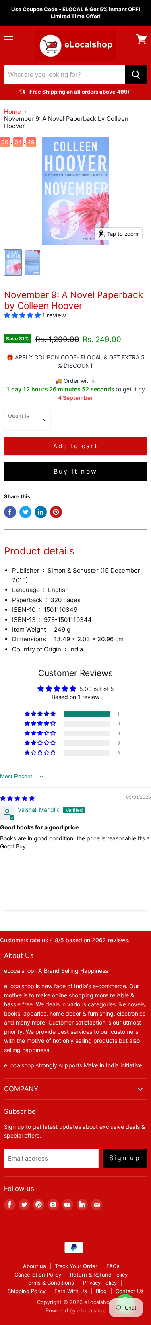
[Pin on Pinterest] (56, 512)
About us (34, 1266)
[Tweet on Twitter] (25, 512)
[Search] (136, 74)
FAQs (113, 1266)
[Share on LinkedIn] (41, 512)
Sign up (125, 1158)
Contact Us (130, 1291)
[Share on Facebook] (10, 512)
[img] (17, 798)
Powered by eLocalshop (76, 1310)
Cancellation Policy (37, 1274)
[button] (23, 315)
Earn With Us (70, 1291)
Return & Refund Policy (99, 1274)
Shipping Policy (27, 1291)
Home (12, 111)
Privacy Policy (100, 1282)
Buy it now (75, 471)
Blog (101, 1291)
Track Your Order (76, 1266)
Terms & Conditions (49, 1282)
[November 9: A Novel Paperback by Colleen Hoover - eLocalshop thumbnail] (12, 262)
